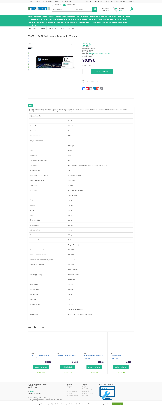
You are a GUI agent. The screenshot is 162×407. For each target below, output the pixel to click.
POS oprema (77, 19)
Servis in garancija (47, 1)
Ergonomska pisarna (68, 16)
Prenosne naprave (100, 19)
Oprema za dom (62, 19)
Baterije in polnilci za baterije (37, 16)
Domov (43, 28)
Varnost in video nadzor (119, 22)
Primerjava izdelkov (121, 1)
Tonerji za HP (107, 53)
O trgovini (30, 1)
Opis (30, 105)
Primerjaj (105, 10)
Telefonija (73, 22)
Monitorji (108, 16)
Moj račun (88, 1)
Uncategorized (106, 22)
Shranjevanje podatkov (55, 22)
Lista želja (131, 1)
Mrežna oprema (117, 16)
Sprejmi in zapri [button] (117, 404)
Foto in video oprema (82, 16)
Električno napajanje (54, 16)
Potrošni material (87, 19)
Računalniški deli (41, 22)
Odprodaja (52, 19)
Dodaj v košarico (102, 71)
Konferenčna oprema (97, 16)
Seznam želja (106, 8)
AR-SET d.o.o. (32, 28)
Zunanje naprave (33, 25)
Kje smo (57, 1)
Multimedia (126, 16)
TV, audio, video (96, 22)
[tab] (30, 105)
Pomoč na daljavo (67, 1)
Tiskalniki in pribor (84, 22)
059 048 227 (34, 391)
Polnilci (70, 19)
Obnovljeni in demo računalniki (38, 19)
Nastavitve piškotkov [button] (103, 404)
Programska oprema (113, 19)
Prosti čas (123, 19)
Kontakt (38, 1)
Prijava (132, 11)
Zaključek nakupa (98, 1)
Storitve (66, 22)
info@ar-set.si (32, 390)
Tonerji (101, 53)
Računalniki (31, 22)
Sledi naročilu (109, 1)
